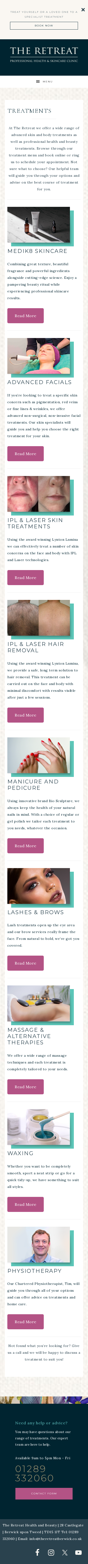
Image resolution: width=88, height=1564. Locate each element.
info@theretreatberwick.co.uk (55, 1539)
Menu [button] (48, 81)
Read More (25, 315)
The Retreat (44, 54)
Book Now (44, 25)
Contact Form (44, 1493)
